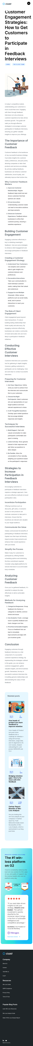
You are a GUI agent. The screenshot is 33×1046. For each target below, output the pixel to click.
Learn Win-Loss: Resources (9, 1008)
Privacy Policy (6, 992)
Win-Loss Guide (7, 984)
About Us (5, 963)
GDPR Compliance (7, 988)
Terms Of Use (6, 996)
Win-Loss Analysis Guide (9, 1013)
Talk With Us (6, 971)
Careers (5, 967)
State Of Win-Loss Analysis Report (11, 1017)
